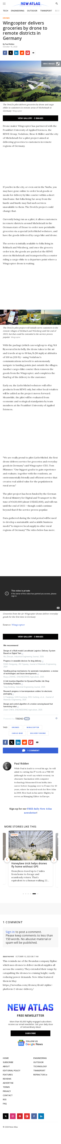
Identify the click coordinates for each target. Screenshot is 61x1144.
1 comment (33, 750)
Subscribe (30, 1033)
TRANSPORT (46, 10)
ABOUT (6, 1066)
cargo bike (17, 733)
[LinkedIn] (16, 53)
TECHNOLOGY (40, 1066)
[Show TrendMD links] (56, 718)
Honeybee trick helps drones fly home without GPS (29, 865)
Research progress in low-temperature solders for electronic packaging (27, 692)
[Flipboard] (28, 53)
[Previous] (7, 860)
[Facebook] (5, 53)
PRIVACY (7, 1091)
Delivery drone (38, 733)
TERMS (6, 1087)
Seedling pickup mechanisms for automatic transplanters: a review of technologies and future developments (30, 672)
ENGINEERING (17, 10)
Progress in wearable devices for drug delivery (22, 661)
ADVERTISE (8, 1083)
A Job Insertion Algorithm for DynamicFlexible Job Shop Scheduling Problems (26, 682)
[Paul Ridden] (7, 766)
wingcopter (33, 727)
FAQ (5, 1103)
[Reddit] (22, 53)
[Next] (54, 860)
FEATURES (8, 1074)
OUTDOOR (32, 10)
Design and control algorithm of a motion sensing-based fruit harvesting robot (28, 705)
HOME (6, 1058)
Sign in (10, 932)
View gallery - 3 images (30, 118)
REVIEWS (7, 1078)
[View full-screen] (58, 63)
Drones (6, 18)
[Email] (33, 53)
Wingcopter (18, 624)
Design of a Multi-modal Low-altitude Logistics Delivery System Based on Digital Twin (29, 652)
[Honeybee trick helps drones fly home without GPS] (30, 845)
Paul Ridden (21, 763)
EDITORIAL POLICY (11, 1070)
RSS (4, 1099)
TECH (5, 10)
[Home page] (30, 4)
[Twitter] (11, 53)
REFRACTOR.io (40, 1074)
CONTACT (8, 1095)
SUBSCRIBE (8, 1062)
